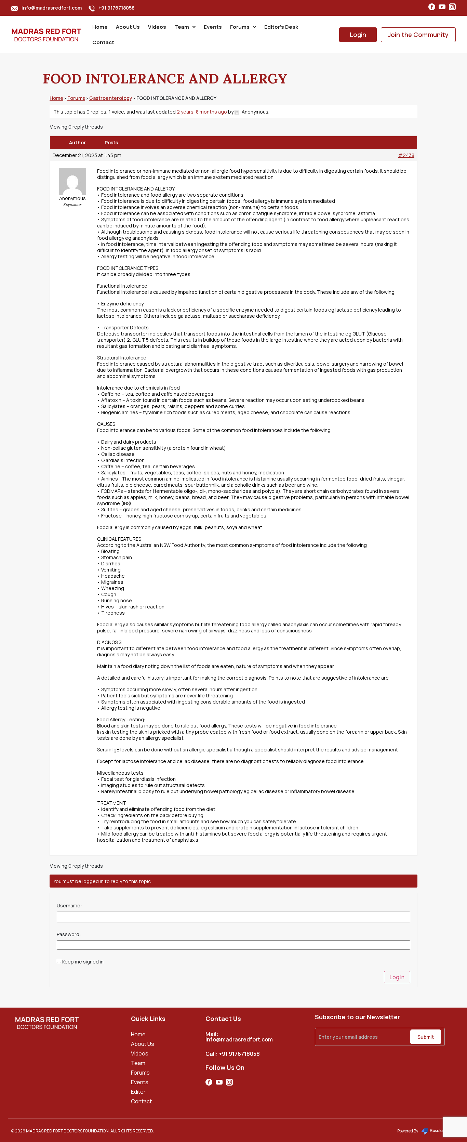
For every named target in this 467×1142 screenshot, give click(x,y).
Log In (397, 977)
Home (100, 26)
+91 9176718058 (116, 7)
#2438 (406, 155)
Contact (103, 42)
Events (213, 26)
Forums (240, 26)
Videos (157, 26)
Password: (69, 934)
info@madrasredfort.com (52, 7)
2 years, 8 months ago (202, 111)
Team (181, 26)
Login (358, 34)
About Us (128, 26)
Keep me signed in (83, 961)
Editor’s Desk (281, 26)
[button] (185, 27)
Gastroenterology (110, 98)
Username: (69, 905)
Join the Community (418, 34)
